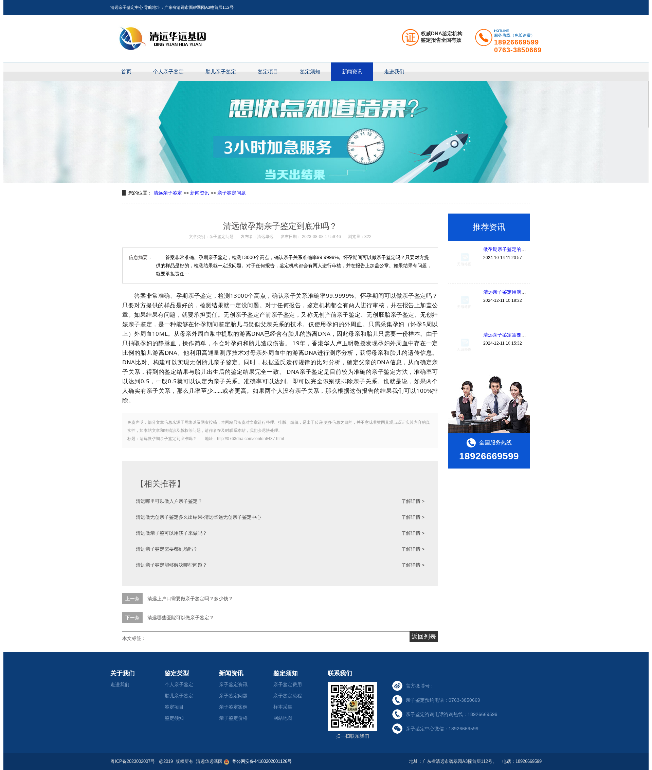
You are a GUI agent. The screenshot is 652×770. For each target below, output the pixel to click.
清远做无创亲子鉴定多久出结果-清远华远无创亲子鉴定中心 (198, 517)
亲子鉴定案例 (233, 707)
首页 (126, 71)
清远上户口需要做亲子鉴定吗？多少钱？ (190, 598)
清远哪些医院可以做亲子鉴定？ (180, 617)
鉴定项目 (268, 71)
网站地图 (282, 718)
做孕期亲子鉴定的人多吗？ (511, 249)
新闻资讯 (352, 71)
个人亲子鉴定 (168, 71)
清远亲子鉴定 (167, 193)
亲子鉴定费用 (287, 684)
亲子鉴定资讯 (233, 684)
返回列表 (424, 636)
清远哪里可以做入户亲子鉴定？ (169, 501)
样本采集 (282, 707)
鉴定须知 (310, 71)
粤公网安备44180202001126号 (261, 761)
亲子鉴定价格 (233, 718)
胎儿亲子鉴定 (220, 71)
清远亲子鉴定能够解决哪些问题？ (171, 565)
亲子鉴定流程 (287, 695)
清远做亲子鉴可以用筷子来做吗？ (171, 533)
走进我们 (394, 71)
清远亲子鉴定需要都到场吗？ (167, 549)
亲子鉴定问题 (231, 193)
